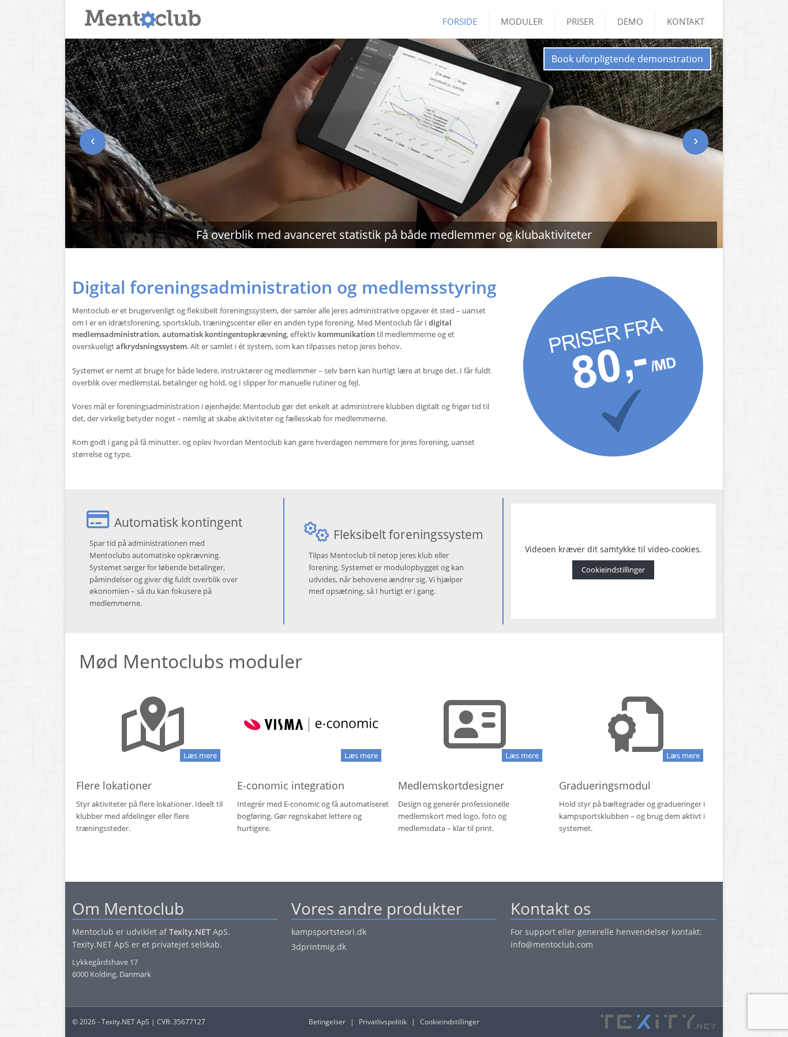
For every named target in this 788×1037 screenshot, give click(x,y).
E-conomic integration (290, 785)
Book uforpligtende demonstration (627, 59)
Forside (459, 21)
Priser (580, 21)
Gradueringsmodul (605, 785)
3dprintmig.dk (318, 946)
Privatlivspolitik (383, 1022)
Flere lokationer (114, 785)
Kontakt (685, 21)
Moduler (522, 21)
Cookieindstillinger (613, 569)
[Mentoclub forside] (137, 16)
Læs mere (200, 755)
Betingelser (327, 1022)
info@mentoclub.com (552, 944)
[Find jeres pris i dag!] (613, 366)
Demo (630, 21)
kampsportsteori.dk (328, 931)
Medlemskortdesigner (451, 785)
